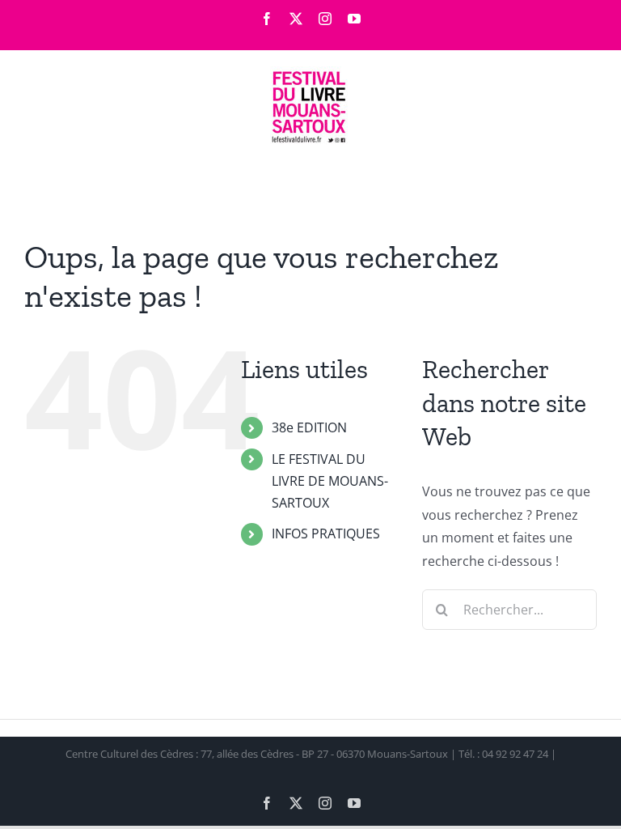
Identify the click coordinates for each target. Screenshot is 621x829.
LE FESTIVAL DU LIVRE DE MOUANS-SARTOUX (330, 481)
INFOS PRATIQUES (326, 533)
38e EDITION (309, 427)
